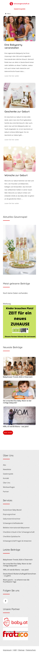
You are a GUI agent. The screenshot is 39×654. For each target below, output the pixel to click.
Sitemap (21, 650)
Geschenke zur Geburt (17, 111)
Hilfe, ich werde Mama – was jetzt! (16, 426)
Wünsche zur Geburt (16, 175)
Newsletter (7, 469)
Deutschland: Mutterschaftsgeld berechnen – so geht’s (19, 575)
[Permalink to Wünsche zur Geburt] (20, 171)
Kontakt (6, 478)
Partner (6, 491)
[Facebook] (5, 601)
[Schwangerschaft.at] (19, 2)
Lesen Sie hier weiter (11, 76)
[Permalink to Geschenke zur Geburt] (20, 107)
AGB (14, 650)
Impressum (7, 650)
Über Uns (6, 483)
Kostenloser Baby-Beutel (12, 510)
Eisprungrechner (9, 514)
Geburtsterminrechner (11, 519)
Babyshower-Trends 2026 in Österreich (17, 377)
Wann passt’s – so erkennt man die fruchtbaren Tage (16, 581)
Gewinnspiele (19, 9)
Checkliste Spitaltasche (11, 536)
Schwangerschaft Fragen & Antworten (17, 541)
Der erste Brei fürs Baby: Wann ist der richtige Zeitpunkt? (17, 402)
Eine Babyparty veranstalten (13, 46)
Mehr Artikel (8, 433)
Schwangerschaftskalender (13, 523)
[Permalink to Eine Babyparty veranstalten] (20, 40)
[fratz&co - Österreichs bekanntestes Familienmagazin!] (15, 639)
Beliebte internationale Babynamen (16, 528)
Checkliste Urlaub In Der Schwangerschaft (18, 532)
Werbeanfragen (9, 487)
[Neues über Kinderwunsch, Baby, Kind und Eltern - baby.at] (15, 626)
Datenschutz (31, 650)
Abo (4, 465)
